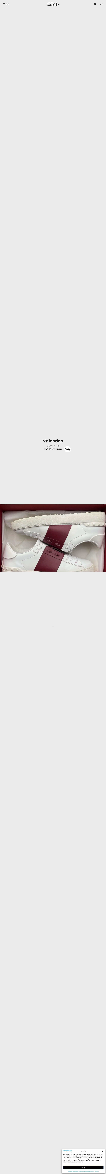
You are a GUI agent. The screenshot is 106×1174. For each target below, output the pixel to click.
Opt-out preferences (73, 1171)
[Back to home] (53, 4)
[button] (103, 1151)
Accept (83, 1167)
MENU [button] (7, 4)
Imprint (97, 1171)
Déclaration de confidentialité (86, 1171)
